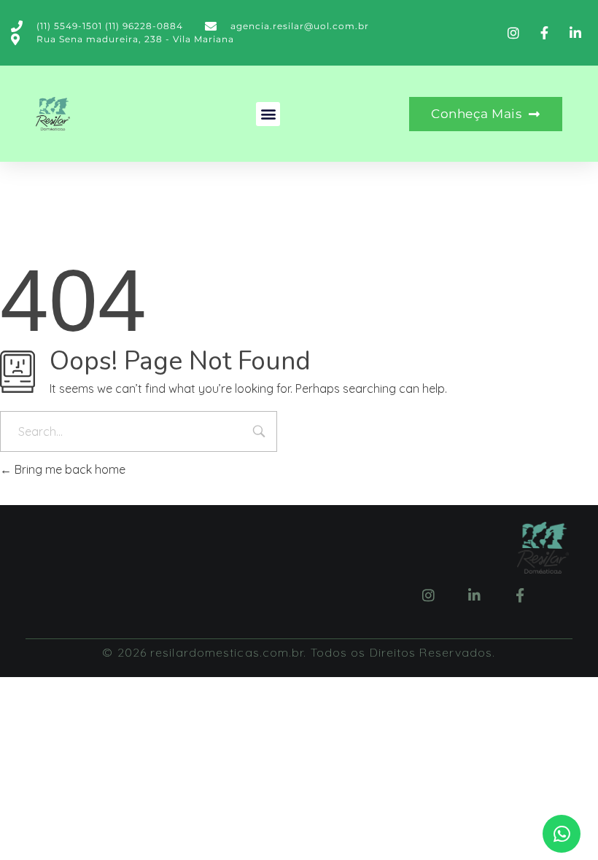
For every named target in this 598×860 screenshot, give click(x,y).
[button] (268, 114)
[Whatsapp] (561, 834)
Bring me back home (68, 469)
